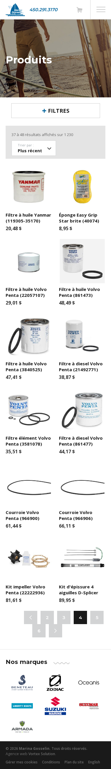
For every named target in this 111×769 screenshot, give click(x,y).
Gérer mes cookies (22, 762)
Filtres (58, 110)
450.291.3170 (43, 9)
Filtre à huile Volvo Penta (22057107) (26, 292)
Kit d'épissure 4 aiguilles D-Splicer (78, 589)
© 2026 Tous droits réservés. (46, 748)
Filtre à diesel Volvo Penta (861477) (81, 441)
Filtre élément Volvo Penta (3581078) (28, 441)
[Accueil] (15, 9)
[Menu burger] (100, 9)
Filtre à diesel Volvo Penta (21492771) (81, 366)
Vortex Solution (41, 753)
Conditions (51, 762)
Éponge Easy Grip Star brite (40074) (79, 218)
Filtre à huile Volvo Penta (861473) (79, 292)
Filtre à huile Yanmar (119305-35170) (28, 218)
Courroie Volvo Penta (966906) (76, 515)
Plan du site (74, 762)
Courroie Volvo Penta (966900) (22, 515)
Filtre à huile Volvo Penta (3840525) (26, 366)
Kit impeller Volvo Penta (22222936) (25, 589)
